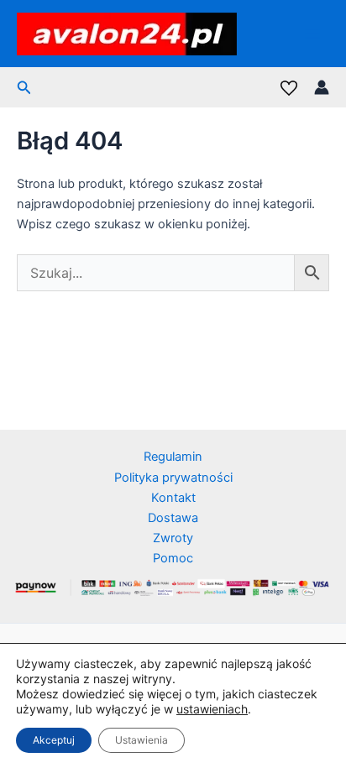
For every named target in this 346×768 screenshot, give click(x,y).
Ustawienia (141, 740)
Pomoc (173, 558)
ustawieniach (212, 709)
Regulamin (173, 456)
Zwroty (173, 538)
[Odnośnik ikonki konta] (321, 87)
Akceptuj (54, 740)
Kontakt (173, 497)
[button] (24, 87)
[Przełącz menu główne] (312, 33)
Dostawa (173, 517)
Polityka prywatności (173, 477)
